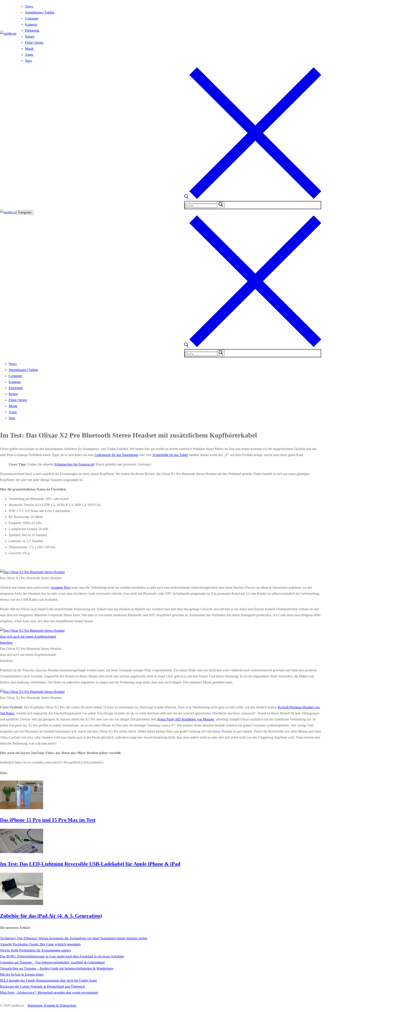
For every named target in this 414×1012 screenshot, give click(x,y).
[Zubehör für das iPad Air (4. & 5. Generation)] (21, 904)
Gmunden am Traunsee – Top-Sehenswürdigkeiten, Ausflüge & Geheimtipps (52, 962)
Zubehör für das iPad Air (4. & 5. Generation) (51, 916)
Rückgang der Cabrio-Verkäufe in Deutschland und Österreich (42, 986)
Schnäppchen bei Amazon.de (74, 464)
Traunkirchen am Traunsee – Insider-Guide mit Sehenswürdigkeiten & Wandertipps (56, 968)
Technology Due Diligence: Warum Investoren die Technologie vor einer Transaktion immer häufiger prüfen (73, 938)
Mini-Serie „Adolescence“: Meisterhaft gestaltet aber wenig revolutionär (49, 992)
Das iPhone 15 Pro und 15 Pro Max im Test (47, 820)
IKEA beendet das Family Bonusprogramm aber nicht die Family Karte (48, 980)
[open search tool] (252, 198)
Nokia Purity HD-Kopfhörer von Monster (185, 719)
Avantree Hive (61, 587)
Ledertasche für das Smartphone (116, 455)
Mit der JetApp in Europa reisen (22, 974)
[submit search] (221, 205)
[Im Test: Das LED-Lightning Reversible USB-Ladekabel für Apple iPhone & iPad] (21, 852)
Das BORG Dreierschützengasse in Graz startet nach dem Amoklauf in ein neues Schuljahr (62, 956)
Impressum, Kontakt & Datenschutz (52, 1005)
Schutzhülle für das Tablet (170, 455)
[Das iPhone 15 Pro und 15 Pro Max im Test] (21, 808)
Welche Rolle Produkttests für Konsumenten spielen (35, 950)
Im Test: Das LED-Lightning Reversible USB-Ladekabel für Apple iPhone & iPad (90, 864)
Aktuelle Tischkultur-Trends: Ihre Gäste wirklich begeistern (40, 944)
